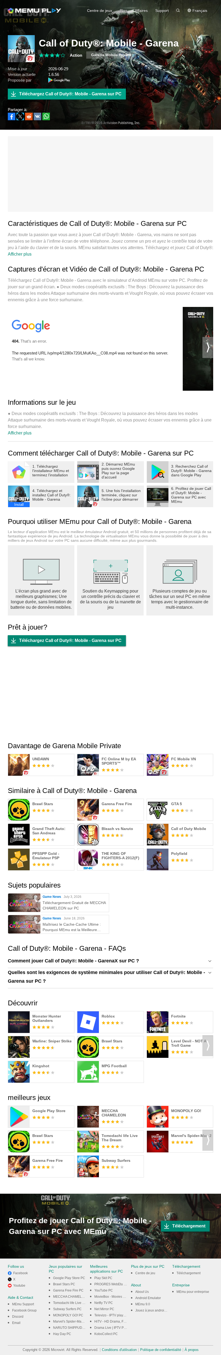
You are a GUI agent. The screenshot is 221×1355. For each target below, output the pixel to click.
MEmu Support (23, 1304)
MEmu (34, 10)
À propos (192, 1350)
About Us (142, 1292)
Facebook (20, 1273)
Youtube (19, 1285)
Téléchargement (188, 1226)
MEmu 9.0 (142, 1304)
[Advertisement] (110, 174)
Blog (123, 10)
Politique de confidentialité (160, 1350)
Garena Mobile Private (111, 55)
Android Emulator (148, 1298)
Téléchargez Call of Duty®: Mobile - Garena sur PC (70, 94)
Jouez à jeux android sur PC (156, 1310)
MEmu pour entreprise (193, 1292)
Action (76, 55)
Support (162, 10)
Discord (17, 1317)
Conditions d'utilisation (119, 1350)
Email (16, 1323)
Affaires (141, 10)
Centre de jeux (99, 10)
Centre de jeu (145, 1273)
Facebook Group (24, 1310)
